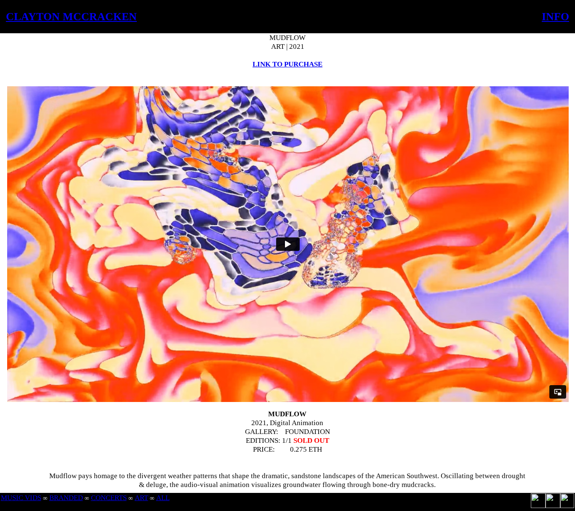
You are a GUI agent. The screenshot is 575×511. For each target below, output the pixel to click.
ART (141, 497)
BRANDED (66, 497)
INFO (555, 17)
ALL (163, 497)
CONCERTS (109, 497)
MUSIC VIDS (21, 497)
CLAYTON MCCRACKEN (71, 17)
